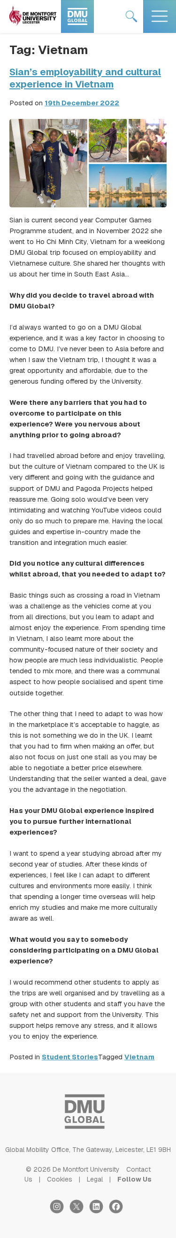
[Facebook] (118, 1211)
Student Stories (70, 1057)
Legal (95, 1179)
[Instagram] (59, 1211)
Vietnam (139, 1057)
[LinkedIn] (99, 1211)
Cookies (59, 1179)
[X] (79, 1211)
